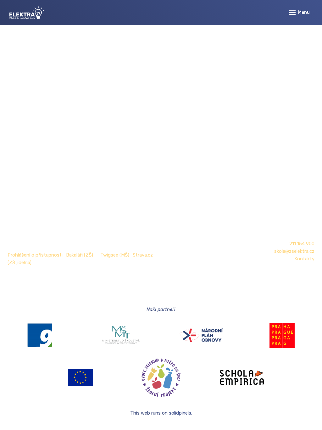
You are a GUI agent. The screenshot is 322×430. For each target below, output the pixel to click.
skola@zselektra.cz (294, 251)
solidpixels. (180, 413)
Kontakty (304, 259)
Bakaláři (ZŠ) (79, 255)
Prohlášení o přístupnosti (35, 255)
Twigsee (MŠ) (114, 255)
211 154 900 (301, 243)
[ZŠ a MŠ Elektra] (26, 12)
